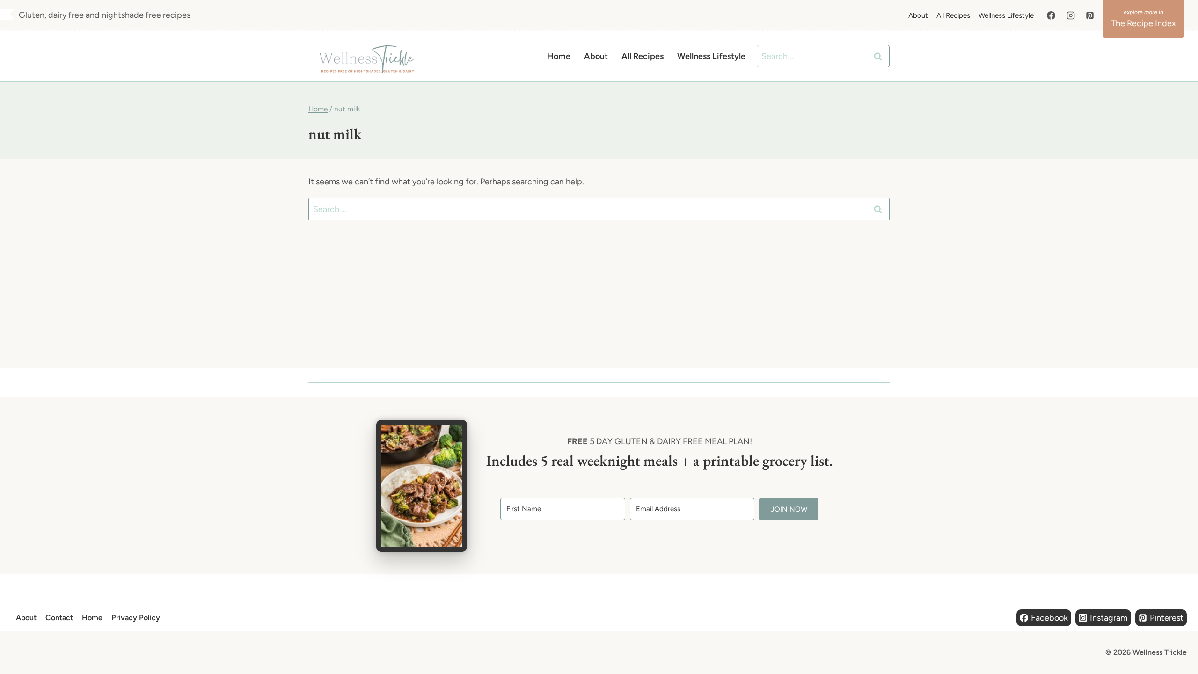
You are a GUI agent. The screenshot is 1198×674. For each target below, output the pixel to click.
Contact (59, 617)
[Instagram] (1070, 15)
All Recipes (953, 15)
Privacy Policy (135, 617)
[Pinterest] (1089, 15)
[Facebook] (1051, 15)
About (918, 15)
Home (558, 56)
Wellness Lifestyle (1006, 15)
